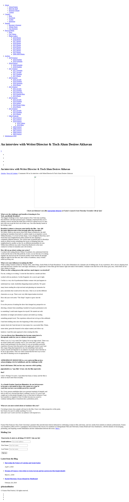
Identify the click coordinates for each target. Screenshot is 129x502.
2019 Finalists (17, 59)
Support (7, 23)
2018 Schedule (17, 65)
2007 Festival (17, 130)
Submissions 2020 (10, 136)
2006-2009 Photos (19, 54)
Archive (7, 56)
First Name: (5, 445)
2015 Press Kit (17, 92)
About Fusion (13, 7)
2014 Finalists (17, 101)
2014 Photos (17, 47)
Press (10, 32)
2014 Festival (13, 98)
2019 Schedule (17, 61)
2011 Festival (17, 119)
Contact (11, 12)
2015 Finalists (17, 90)
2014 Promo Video (19, 105)
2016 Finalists (17, 81)
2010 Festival (17, 121)
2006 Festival (17, 132)
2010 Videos (21, 123)
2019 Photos (17, 38)
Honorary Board (14, 10)
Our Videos (12, 34)
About (7, 5)
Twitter (11, 19)
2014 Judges (17, 103)
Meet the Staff (13, 9)
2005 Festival (17, 134)
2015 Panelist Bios (19, 94)
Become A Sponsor (15, 25)
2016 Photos (17, 43)
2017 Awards (17, 72)
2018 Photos (17, 39)
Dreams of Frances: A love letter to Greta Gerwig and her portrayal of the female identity (35, 471)
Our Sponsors (13, 29)
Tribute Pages (13, 27)
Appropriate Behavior (54, 211)
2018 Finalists (17, 67)
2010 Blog (20, 125)
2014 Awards (17, 99)
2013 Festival (13, 109)
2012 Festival (17, 118)
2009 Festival (17, 127)
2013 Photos (17, 49)
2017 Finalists (17, 74)
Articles (3, 173)
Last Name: (5, 449)
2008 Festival (17, 129)
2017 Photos (17, 41)
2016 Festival (13, 78)
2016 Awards (17, 79)
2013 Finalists (17, 112)
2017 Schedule (17, 70)
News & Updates (12, 173)
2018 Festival (13, 63)
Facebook (12, 18)
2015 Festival (13, 87)
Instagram (12, 21)
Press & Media (9, 30)
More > (57, 428)
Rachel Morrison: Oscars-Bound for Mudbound (21, 479)
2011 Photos (17, 52)
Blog (10, 16)
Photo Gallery (13, 36)
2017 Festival (13, 69)
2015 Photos (17, 45)
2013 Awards (17, 110)
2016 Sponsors (17, 83)
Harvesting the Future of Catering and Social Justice (23, 463)
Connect (7, 14)
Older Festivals (13, 116)
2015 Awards (17, 89)
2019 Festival (13, 58)
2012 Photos (17, 50)
